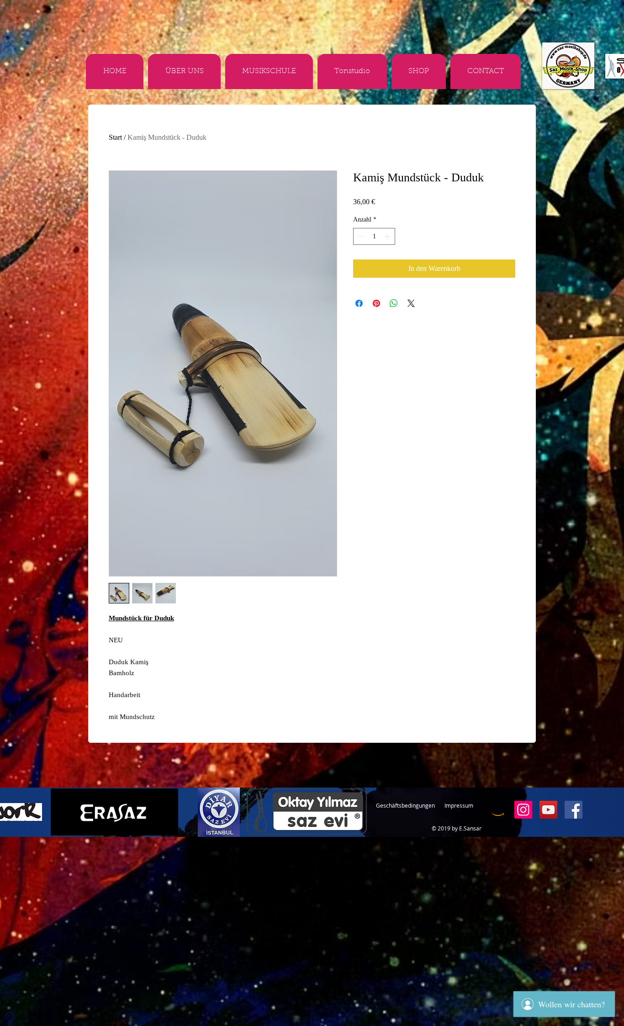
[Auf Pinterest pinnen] (376, 303)
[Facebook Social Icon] (573, 810)
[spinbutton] (374, 236)
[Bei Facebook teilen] (359, 303)
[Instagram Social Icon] (523, 810)
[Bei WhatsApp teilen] (393, 303)
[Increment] (388, 236)
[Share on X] (411, 303)
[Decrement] (360, 236)
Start (115, 137)
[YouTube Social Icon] (548, 810)
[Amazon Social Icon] (498, 810)
